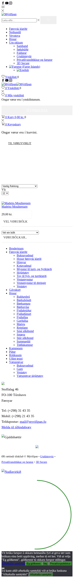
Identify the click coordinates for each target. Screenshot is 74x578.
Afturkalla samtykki (13, 563)
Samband (22, 46)
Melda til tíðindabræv (16, 427)
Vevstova (14, 35)
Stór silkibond (25, 338)
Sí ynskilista (37, 110)
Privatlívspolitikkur (60, 563)
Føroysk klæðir (18, 28)
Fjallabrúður (24, 310)
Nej (45, 563)
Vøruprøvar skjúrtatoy (30, 375)
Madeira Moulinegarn (15, 206)
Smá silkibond (25, 331)
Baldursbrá (23, 296)
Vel (22, 214)
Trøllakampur (25, 344)
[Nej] (3, 568)
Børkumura (23, 303)
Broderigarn (16, 248)
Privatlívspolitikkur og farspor (34, 59)
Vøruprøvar (16, 362)
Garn (20, 369)
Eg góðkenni (33, 563)
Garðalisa (22, 320)
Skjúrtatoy (23, 272)
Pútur (12, 351)
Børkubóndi (24, 300)
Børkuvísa (23, 307)
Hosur (13, 39)
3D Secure (23, 63)
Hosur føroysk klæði (29, 258)
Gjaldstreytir (24, 56)
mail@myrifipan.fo (33, 422)
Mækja (21, 324)
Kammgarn (16, 348)
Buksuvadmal (25, 255)
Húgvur (21, 262)
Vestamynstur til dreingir (31, 283)
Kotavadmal (24, 265)
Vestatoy (22, 286)
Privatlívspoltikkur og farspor (17, 462)
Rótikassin (15, 355)
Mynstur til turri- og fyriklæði (34, 269)
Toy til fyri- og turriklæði (31, 276)
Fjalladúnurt (24, 313)
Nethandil (15, 32)
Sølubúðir (22, 49)
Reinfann (22, 327)
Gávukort (14, 289)
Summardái (23, 341)
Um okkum (16, 42)
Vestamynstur (25, 279)
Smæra (21, 334)
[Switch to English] (23, 70)
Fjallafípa (22, 317)
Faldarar (22, 52)
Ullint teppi (16, 358)
